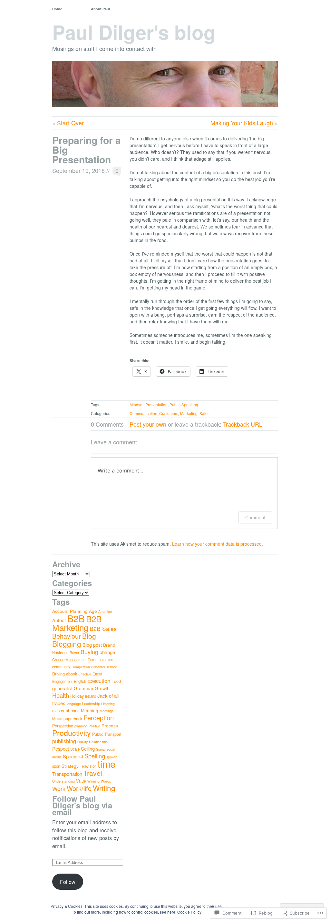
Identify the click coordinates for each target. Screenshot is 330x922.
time (106, 763)
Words (106, 781)
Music (57, 718)
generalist (62, 688)
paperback (72, 719)
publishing (64, 741)
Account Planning (70, 611)
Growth (102, 688)
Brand (109, 645)
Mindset (136, 404)
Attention (105, 611)
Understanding (63, 781)
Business (60, 652)
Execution (98, 680)
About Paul (100, 8)
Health (60, 695)
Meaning (89, 710)
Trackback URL (242, 424)
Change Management (69, 659)
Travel (92, 773)
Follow (67, 882)
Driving (58, 674)
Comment (255, 517)
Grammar (83, 688)
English (80, 681)
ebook (71, 674)
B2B (76, 618)
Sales (204, 413)
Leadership (91, 703)
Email (97, 673)
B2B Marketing (77, 623)
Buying (89, 651)
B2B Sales (103, 628)
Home (57, 8)
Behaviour (66, 636)
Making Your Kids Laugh (241, 122)
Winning (93, 781)
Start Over (70, 122)
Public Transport (106, 734)
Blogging (66, 643)
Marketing (189, 413)
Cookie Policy (189, 912)
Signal (100, 749)
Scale (75, 749)
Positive (94, 726)
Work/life (79, 788)
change (107, 652)
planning (80, 726)
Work (58, 788)
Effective (84, 674)
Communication (143, 413)
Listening (108, 703)
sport (56, 766)
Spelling (94, 756)
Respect (60, 748)
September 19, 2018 (78, 170)
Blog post (92, 645)
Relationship (98, 741)
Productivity (71, 732)
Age (93, 611)
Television (88, 766)
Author (59, 620)
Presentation (156, 404)
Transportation (67, 773)
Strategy (70, 766)
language (74, 703)
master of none (66, 711)
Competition (81, 666)
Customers (168, 413)
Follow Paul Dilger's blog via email (82, 805)
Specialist (73, 756)
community (61, 666)
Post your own (148, 424)
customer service (104, 666)
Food (116, 681)
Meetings (106, 710)
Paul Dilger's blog (134, 32)
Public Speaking (184, 404)
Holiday (77, 696)
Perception (98, 717)
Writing (104, 788)
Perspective (62, 726)
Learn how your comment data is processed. (217, 544)
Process (110, 725)
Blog (89, 636)
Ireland (90, 696)
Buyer (74, 652)
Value (81, 781)
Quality (82, 741)
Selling (88, 748)
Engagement (62, 681)
